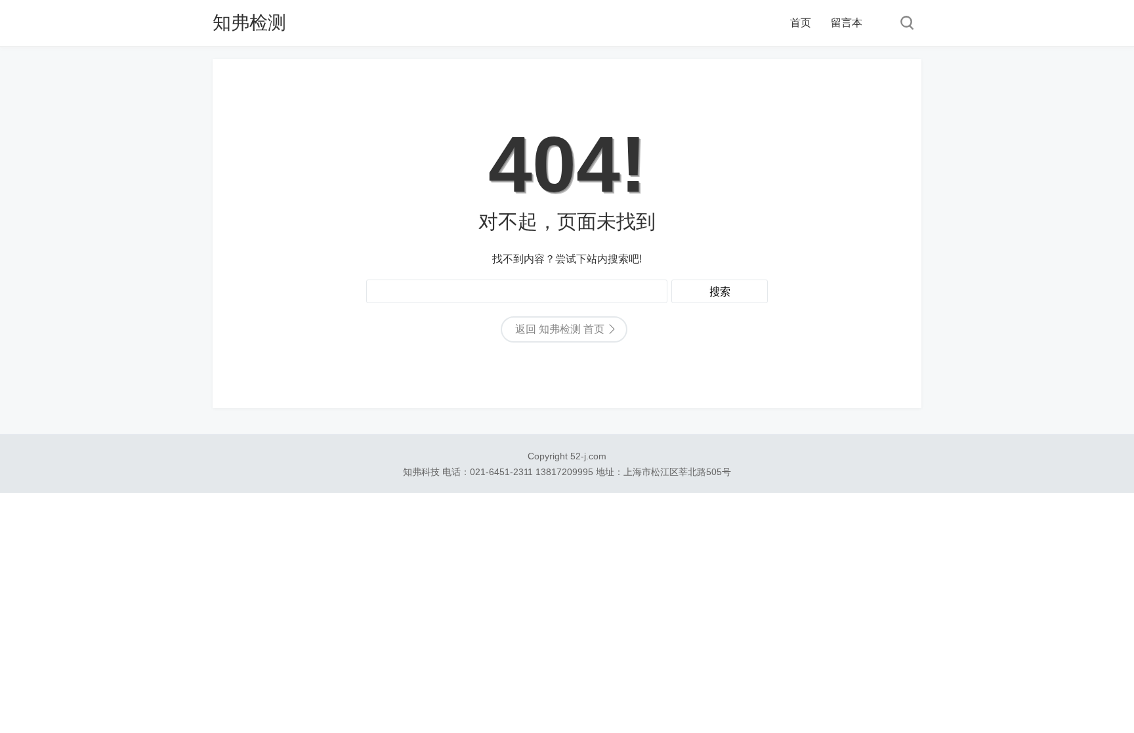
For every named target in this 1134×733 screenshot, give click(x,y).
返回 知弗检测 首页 (559, 329)
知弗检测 (249, 22)
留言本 (846, 22)
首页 (800, 22)
